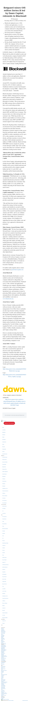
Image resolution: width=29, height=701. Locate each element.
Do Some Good (4, 506)
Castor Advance (3, 650)
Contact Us (3, 545)
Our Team (3, 615)
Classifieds (2, 684)
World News (4, 439)
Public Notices (4, 481)
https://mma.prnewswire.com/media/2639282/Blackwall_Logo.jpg (14, 370)
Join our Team (3, 633)
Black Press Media (4, 617)
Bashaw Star (4, 466)
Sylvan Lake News (3, 646)
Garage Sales (4, 581)
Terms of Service (3, 631)
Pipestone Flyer (4, 469)
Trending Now (4, 449)
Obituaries (3, 483)
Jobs (3, 586)
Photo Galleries (4, 523)
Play (2, 423)
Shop (2, 678)
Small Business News (4, 674)
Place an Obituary (4, 495)
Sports (3, 444)
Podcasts (3, 533)
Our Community (4, 500)
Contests (3, 547)
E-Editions (3, 478)
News (3, 427)
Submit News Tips (3, 643)
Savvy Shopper (4, 559)
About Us (3, 610)
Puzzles (3, 540)
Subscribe (3, 434)
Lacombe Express (4, 457)
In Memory (3, 493)
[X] (14, 425)
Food (3, 535)
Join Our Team (4, 591)
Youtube (3, 623)
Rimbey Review (4, 459)
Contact (27, 700)
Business (3, 446)
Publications (24, 700)
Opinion (3, 451)
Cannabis (2, 671)
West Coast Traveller (5, 528)
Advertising (2, 630)
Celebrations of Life (4, 488)
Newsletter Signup (9, 423)
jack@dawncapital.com (17, 269)
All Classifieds (4, 574)
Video (3, 521)
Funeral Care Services (5, 490)
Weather (3, 605)
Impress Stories (4, 557)
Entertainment (3, 639)
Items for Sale (4, 579)
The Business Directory (5, 564)
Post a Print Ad (4, 576)
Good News (3, 508)
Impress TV (3, 562)
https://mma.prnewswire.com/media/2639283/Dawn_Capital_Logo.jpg (14, 375)
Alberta (2, 637)
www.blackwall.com (8, 298)
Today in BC (4, 620)
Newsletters (3, 432)
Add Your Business (4, 567)
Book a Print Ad (3, 688)
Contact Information (4, 612)
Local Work (3, 588)
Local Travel (4, 513)
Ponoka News (4, 464)
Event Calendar (4, 502)
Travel (3, 526)
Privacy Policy (3, 632)
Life (2, 538)
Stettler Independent (5, 471)
